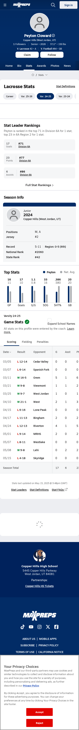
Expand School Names (61, 323)
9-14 (22, 434)
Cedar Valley (40, 361)
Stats (29, 65)
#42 (37, 257)
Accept (39, 712)
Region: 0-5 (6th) (55, 246)
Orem (36, 377)
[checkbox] (49, 320)
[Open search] (53, 5)
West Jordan (41, 393)
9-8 (22, 385)
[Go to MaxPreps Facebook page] (56, 627)
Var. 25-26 (26, 96)
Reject (39, 723)
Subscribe (28, 645)
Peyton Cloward (37, 35)
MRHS (37, 434)
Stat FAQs (58, 489)
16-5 (23, 377)
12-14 (23, 361)
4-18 (22, 458)
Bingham (38, 418)
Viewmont (39, 385)
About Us (28, 639)
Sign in (68, 5)
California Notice (50, 652)
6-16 (22, 410)
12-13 (23, 426)
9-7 (22, 393)
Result (21, 351)
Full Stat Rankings (38, 185)
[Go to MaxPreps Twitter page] (48, 627)
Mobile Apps (48, 639)
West (36, 402)
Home (9, 65)
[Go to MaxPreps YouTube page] (31, 627)
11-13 (23, 418)
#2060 (39, 252)
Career (9, 96)
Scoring (11, 342)
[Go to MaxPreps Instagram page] (39, 627)
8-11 (22, 442)
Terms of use (25, 652)
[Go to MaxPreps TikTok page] (22, 627)
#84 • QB (51, 48)
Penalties (43, 342)
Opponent (39, 351)
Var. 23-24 (64, 96)
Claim (27, 55)
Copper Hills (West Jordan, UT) (39, 40)
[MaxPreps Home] (21, 4)
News (67, 65)
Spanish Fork (41, 369)
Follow (52, 55)
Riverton (38, 426)
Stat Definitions (65, 86)
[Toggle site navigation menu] (5, 5)
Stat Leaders (19, 489)
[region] (39, 692)
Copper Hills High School (39, 566)
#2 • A (26, 48)
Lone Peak (39, 410)
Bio (19, 65)
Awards (41, 65)
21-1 (23, 402)
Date (6, 351)
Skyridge (38, 458)
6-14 (22, 369)
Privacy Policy (48, 645)
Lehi (36, 450)
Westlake (39, 442)
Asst (67, 351)
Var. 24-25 (45, 96)
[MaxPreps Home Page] (32, 75)
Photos (55, 65)
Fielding (27, 342)
